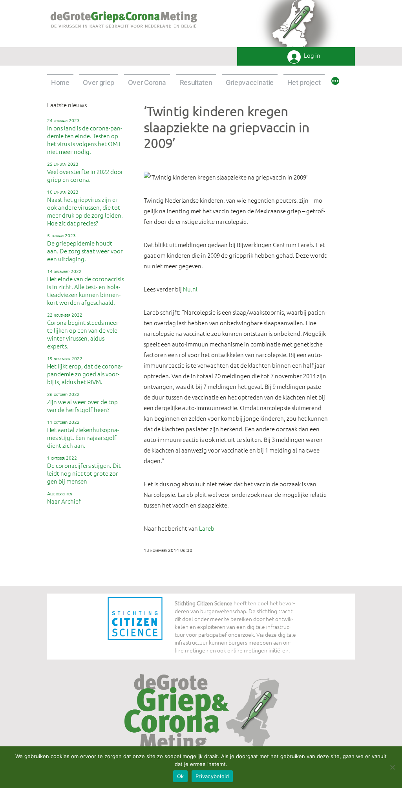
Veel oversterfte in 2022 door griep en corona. (85, 172)
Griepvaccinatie (250, 82)
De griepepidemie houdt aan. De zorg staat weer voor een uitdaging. (85, 247)
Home (60, 82)
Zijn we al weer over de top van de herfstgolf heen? (82, 402)
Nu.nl (190, 289)
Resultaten (196, 82)
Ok (180, 776)
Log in (312, 55)
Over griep (98, 82)
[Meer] (335, 82)
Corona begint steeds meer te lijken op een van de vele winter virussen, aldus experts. (83, 331)
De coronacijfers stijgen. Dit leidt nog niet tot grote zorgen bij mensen (84, 469)
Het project (304, 82)
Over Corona (147, 82)
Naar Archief (64, 497)
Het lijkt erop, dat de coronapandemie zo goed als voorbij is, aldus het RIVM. (84, 370)
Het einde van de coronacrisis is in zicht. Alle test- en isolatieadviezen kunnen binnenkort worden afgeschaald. (85, 287)
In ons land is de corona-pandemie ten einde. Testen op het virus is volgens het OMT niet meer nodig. (84, 136)
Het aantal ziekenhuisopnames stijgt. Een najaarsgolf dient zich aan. (83, 434)
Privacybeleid (212, 776)
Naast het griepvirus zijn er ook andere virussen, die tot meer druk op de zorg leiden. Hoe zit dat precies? (85, 208)
